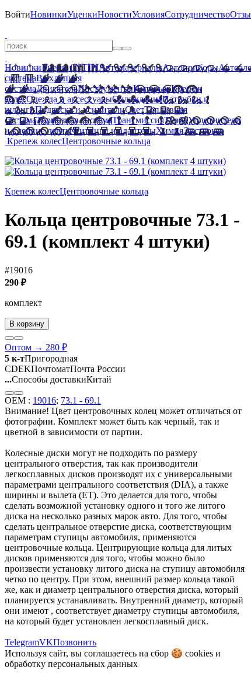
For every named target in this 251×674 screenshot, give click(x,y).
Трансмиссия (138, 120)
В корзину (26, 323)
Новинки (48, 14)
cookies (199, 653)
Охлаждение (137, 99)
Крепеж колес (34, 141)
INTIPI (85, 67)
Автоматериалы (130, 67)
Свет (134, 109)
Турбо (176, 120)
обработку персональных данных (71, 664)
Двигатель (57, 88)
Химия (169, 131)
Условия (148, 14)
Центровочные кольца (106, 141)
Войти (17, 14)
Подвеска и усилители (80, 109)
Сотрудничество (197, 14)
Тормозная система (74, 120)
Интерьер (152, 88)
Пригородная (41, 358)
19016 (44, 400)
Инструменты (105, 88)
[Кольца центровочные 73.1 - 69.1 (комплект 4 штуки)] (115, 161)
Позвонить (74, 642)
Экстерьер (203, 131)
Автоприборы (190, 67)
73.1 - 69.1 (81, 400)
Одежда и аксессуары (69, 99)
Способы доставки (45, 379)
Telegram (22, 642)
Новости (114, 14)
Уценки (82, 14)
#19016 (19, 270)
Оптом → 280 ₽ (36, 347)
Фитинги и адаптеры (114, 131)
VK (46, 642)
